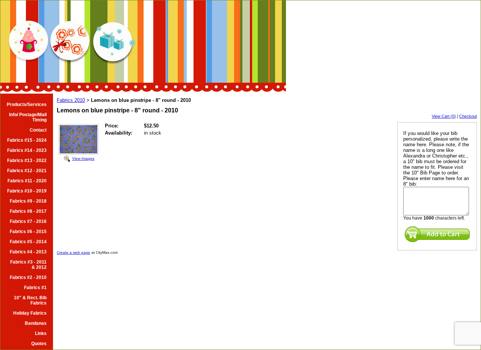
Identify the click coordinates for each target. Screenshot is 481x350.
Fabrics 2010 (71, 100)
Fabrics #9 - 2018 (28, 201)
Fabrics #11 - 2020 (27, 180)
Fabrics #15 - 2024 (27, 140)
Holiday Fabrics (30, 313)
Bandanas (36, 323)
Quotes (39, 343)
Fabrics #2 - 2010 (28, 277)
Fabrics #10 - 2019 (27, 191)
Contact (38, 130)
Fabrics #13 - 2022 (27, 160)
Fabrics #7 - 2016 (28, 221)
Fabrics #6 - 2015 (28, 231)
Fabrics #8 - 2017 (28, 211)
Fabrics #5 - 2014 (28, 241)
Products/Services (27, 104)
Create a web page (73, 252)
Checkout (468, 116)
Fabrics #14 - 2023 (27, 150)
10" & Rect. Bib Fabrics (30, 300)
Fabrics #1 (35, 287)
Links (41, 333)
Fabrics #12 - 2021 (27, 170)
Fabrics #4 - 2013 (28, 252)
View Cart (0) (444, 116)
